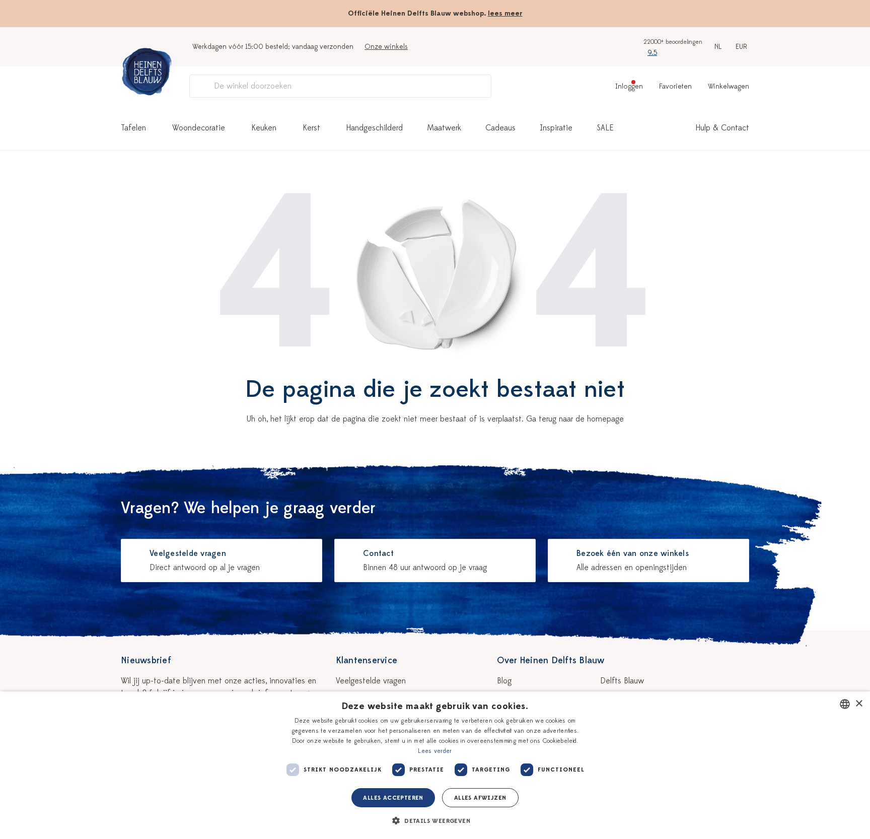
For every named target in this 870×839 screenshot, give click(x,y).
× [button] (858, 704)
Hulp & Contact (722, 128)
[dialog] (435, 765)
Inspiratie (556, 128)
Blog (504, 681)
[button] (435, 821)
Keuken (263, 128)
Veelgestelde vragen (371, 681)
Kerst (311, 128)
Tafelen (133, 128)
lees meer (505, 13)
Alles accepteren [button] (393, 798)
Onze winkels (386, 46)
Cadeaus (500, 128)
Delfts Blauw (622, 681)
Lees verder (435, 751)
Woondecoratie (198, 128)
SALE (605, 128)
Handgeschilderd (374, 128)
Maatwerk (444, 128)
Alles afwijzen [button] (480, 798)
